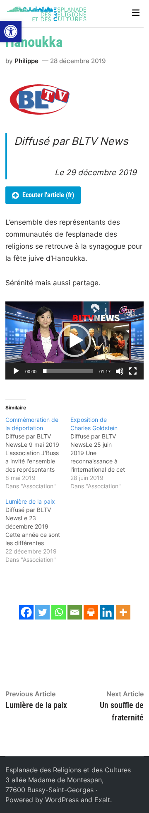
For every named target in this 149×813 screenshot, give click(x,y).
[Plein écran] (133, 371)
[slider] (68, 371)
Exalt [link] (102, 800)
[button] (74, 340)
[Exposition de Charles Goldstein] (102, 453)
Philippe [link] (26, 61)
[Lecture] (16, 371)
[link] (11, 31)
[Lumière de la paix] (37, 530)
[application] (74, 340)
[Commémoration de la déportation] (37, 453)
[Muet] (119, 371)
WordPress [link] (62, 800)
